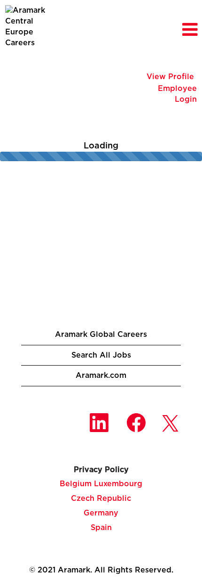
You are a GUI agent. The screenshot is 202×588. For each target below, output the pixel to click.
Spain (101, 527)
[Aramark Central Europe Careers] (33, 27)
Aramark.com (101, 375)
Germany (101, 513)
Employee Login (177, 94)
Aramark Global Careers (101, 334)
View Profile (170, 77)
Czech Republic (101, 498)
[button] (168, 30)
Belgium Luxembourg (101, 484)
